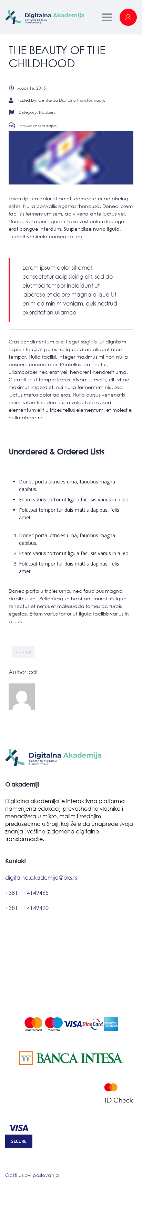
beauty (23, 651)
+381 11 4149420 (27, 907)
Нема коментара (38, 126)
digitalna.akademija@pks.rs (41, 877)
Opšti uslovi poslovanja (32, 1175)
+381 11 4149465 (27, 892)
